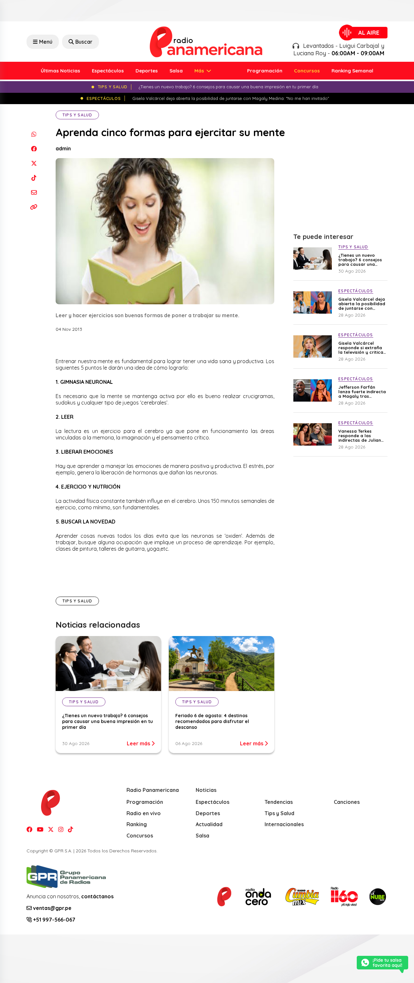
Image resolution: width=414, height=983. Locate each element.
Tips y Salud (77, 115)
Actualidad (209, 824)
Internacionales (284, 824)
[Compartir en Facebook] (34, 148)
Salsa (176, 71)
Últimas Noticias (60, 71)
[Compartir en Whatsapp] (34, 134)
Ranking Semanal (352, 71)
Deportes (147, 71)
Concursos (307, 71)
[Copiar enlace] (34, 207)
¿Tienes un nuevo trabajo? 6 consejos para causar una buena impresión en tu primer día (107, 721)
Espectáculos (108, 71)
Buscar (84, 41)
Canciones (347, 802)
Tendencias (279, 802)
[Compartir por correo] (34, 192)
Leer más (139, 743)
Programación (264, 71)
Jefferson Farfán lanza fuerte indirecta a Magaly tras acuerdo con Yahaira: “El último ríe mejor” (362, 391)
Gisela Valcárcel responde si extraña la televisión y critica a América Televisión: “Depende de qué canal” (360, 347)
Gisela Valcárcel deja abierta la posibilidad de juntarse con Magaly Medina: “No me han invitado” (361, 303)
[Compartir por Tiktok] (34, 177)
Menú (45, 41)
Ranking (136, 824)
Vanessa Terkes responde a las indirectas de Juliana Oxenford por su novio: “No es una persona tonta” (361, 435)
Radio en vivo (143, 813)
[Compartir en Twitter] (34, 163)
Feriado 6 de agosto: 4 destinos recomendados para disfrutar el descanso (212, 721)
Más (199, 71)
